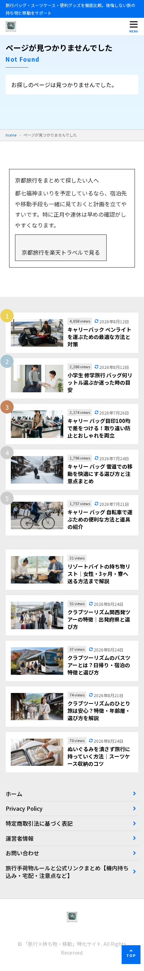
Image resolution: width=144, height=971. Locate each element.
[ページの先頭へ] (131, 954)
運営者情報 (20, 838)
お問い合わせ (22, 853)
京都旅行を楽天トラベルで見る (61, 252)
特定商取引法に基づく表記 (39, 823)
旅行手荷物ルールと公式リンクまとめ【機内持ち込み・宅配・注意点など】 (67, 872)
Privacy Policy (24, 808)
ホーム (14, 793)
